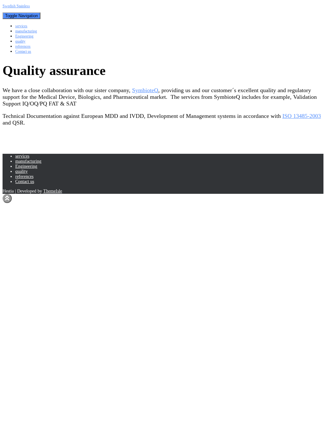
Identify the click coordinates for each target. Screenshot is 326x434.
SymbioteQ (145, 90)
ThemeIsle (52, 191)
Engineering (24, 36)
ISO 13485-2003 (301, 116)
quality (20, 41)
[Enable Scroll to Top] (7, 198)
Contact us (23, 51)
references (23, 46)
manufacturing (26, 31)
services (21, 26)
